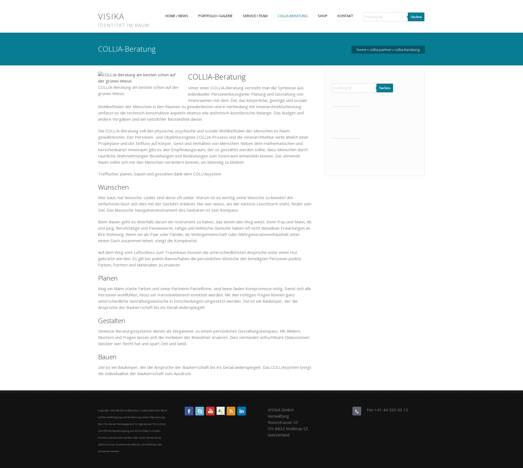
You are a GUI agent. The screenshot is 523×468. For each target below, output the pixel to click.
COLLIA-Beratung (293, 15)
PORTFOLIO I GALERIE (215, 15)
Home (361, 49)
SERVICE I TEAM (255, 15)
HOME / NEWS (176, 15)
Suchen (416, 17)
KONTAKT (345, 15)
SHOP (322, 15)
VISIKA (111, 16)
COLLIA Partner (380, 49)
